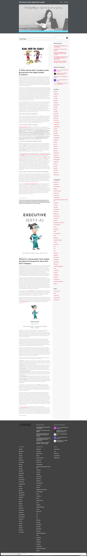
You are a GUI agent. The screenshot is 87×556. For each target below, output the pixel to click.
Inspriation (56, 237)
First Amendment (57, 224)
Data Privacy (56, 211)
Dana (57, 76)
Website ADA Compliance (58, 281)
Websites (55, 283)
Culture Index (30, 290)
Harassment (56, 229)
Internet (55, 242)
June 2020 (55, 111)
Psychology (56, 259)
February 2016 (56, 174)
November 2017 (57, 137)
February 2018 (56, 135)
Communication (57, 197)
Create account (56, 291)
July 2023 (55, 96)
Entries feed (56, 295)
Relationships (56, 261)
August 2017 (56, 139)
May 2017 (55, 146)
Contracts (56, 205)
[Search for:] (61, 37)
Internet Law (56, 244)
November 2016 (57, 159)
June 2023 (55, 98)
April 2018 (55, 133)
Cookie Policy (19, 554)
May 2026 (55, 91)
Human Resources (57, 233)
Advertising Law (57, 186)
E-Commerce (56, 218)
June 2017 (55, 144)
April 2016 (55, 170)
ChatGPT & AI (56, 195)
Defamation (56, 213)
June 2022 (55, 107)
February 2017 (56, 152)
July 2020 (55, 109)
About (61, 2)
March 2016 (56, 172)
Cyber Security (56, 209)
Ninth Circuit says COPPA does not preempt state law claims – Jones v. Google (60, 53)
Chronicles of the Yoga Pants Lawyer (32, 2)
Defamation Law (57, 216)
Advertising (56, 184)
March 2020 (56, 113)
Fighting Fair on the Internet (59, 222)
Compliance (56, 202)
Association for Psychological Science (31, 183)
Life (54, 250)
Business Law (56, 193)
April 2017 (55, 148)
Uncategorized (56, 279)
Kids (54, 246)
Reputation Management (58, 266)
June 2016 (55, 166)
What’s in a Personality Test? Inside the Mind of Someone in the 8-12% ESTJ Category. (34, 261)
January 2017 (56, 155)
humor (55, 235)
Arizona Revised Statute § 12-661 (25, 127)
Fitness (55, 226)
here (27, 188)
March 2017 (56, 150)
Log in (55, 293)
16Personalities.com (25, 301)
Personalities (56, 257)
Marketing (56, 253)
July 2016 (55, 163)
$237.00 (45, 157)
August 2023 (56, 93)
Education (55, 220)
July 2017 (55, 142)
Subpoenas (56, 272)
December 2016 (56, 157)
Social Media (56, 270)
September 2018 (57, 126)
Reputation (56, 264)
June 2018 (55, 131)
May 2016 (55, 168)
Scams (55, 268)
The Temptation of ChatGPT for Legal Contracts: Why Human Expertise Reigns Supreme (61, 57)
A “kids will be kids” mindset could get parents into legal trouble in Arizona (34, 72)
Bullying (55, 188)
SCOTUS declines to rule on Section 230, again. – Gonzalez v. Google (60, 62)
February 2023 (56, 104)
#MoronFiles (56, 182)
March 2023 (56, 102)
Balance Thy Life (60, 73)
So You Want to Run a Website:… (62, 84)
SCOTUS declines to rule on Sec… (62, 74)
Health (55, 231)
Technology (56, 274)
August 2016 (56, 161)
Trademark (56, 277)
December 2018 (56, 122)
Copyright (56, 207)
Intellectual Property (58, 240)
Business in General (57, 190)
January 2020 (56, 115)
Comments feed (57, 297)
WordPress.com (56, 299)
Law (54, 248)
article (20, 159)
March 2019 (56, 117)
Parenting (56, 255)
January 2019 (56, 120)
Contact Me (66, 2)
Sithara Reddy (59, 83)
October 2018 (56, 124)
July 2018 (55, 128)
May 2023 (55, 100)
